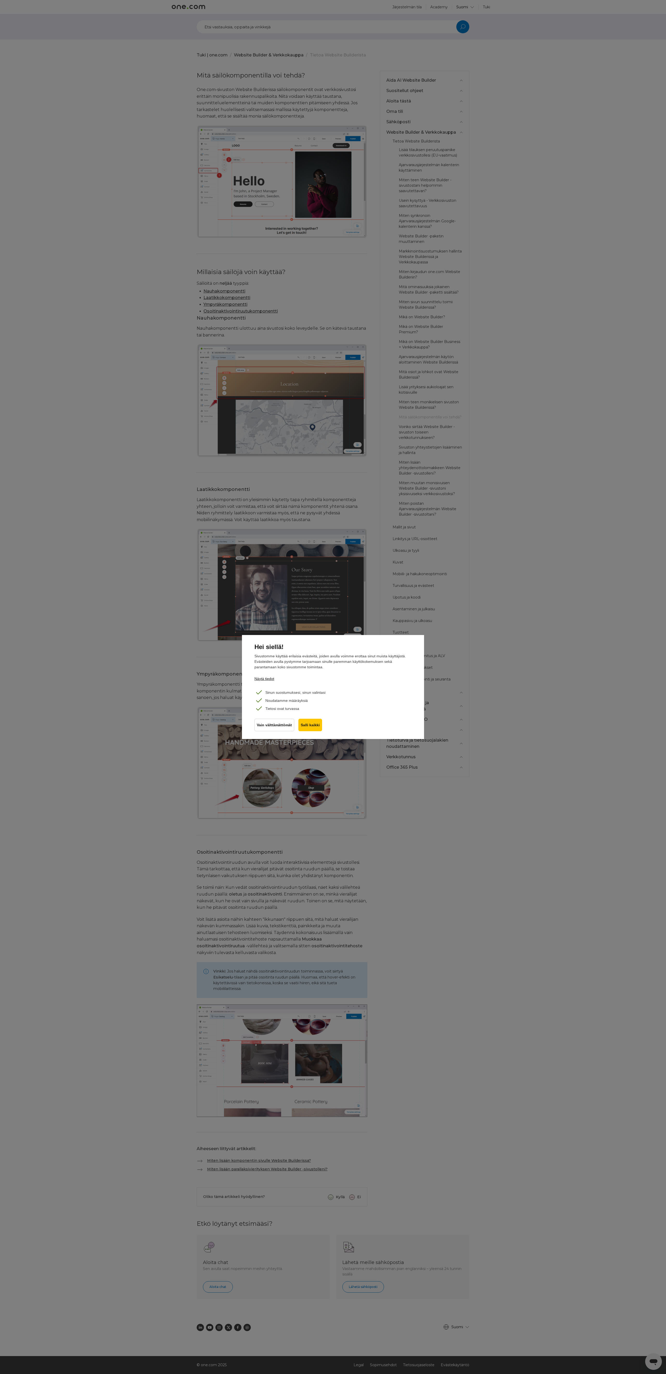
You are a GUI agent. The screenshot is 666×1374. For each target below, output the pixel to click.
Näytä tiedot (264, 679)
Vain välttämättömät (274, 725)
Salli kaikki (310, 725)
